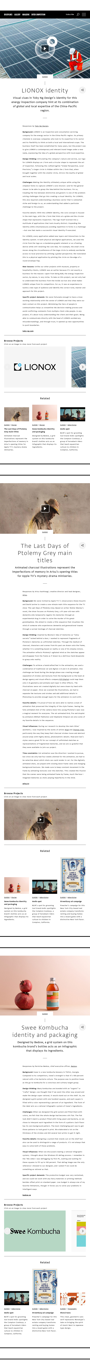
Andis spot (65, 429)
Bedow (74, 1066)
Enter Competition (38, 14)
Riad (67, 730)
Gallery (17, 14)
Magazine (26, 14)
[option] (35, 366)
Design (14, 425)
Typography (72, 1309)
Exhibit (45, 77)
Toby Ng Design (41, 126)
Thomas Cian (78, 730)
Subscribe (70, 14)
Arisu (25, 595)
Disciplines (8, 14)
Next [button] (82, 367)
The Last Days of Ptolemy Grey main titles (15, 430)
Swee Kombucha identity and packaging (43, 430)
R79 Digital (64, 679)
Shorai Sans (65, 1313)
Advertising (72, 425)
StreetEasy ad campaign (71, 901)
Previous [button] (7, 367)
